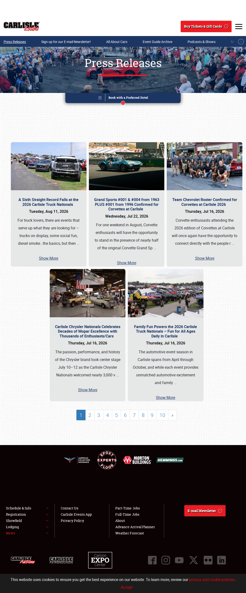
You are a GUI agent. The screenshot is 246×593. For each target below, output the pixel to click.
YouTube (179, 560)
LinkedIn (221, 560)
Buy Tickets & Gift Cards (203, 26)
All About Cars (116, 41)
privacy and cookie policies (212, 579)
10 (162, 415)
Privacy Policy (72, 520)
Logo (22, 26)
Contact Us (69, 508)
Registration (16, 514)
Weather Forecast (129, 533)
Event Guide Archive (157, 41)
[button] (123, 98)
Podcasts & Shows (201, 41)
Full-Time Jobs (127, 514)
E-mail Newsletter (202, 510)
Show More (48, 258)
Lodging (12, 527)
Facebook (152, 560)
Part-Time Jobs (127, 508)
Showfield (14, 520)
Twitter (193, 560)
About (120, 520)
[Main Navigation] (238, 26)
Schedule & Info (18, 508)
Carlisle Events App (76, 514)
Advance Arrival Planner (135, 527)
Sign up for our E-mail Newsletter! (66, 41)
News (10, 533)
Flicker (208, 560)
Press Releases (15, 41)
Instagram (165, 560)
